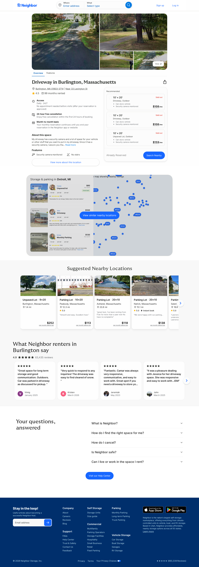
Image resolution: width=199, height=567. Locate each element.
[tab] (38, 73)
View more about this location (65, 162)
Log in (175, 5)
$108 (156, 106)
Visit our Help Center (99, 475)
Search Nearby (154, 155)
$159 (156, 142)
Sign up (160, 5)
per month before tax (46, 325)
